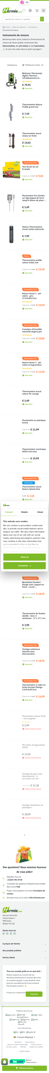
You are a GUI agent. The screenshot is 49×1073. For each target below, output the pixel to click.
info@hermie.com (37, 897)
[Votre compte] (30, 10)
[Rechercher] (42, 19)
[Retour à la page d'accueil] (12, 10)
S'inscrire (34, 994)
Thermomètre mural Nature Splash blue (31, 487)
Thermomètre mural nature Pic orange (31, 392)
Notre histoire (29, 1042)
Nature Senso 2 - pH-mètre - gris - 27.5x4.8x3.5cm (32, 295)
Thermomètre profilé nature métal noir (32, 261)
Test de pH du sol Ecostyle (30, 167)
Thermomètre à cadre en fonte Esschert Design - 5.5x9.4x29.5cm (34, 687)
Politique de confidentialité (16, 993)
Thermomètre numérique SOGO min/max (34, 450)
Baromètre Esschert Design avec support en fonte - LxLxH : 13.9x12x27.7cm (33, 584)
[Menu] (43, 10)
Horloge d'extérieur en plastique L (32, 806)
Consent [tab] (9, 512)
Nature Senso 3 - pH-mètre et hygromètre (32, 363)
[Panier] (37, 10)
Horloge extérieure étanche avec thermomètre (31, 651)
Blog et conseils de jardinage (17, 1044)
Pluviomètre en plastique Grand (34, 421)
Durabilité (18, 1042)
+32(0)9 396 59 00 (14, 880)
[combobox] (19, 19)
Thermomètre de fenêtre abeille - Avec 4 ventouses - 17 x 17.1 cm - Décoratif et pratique (34, 615)
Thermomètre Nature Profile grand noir (32, 105)
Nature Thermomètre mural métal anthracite (33, 228)
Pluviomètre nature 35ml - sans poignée (34, 717)
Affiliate (23, 1047)
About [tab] (40, 512)
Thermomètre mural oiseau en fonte (31, 134)
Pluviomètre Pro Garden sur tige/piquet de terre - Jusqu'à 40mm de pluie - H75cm (33, 197)
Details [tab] (24, 512)
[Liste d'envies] (24, 10)
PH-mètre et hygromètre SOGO (33, 746)
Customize (23, 565)
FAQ (18, 887)
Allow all (24, 557)
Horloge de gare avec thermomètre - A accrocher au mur (32, 776)
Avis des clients (11, 1047)
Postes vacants (36, 1044)
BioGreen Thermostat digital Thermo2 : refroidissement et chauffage (32, 75)
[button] (24, 1068)
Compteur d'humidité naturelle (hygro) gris (32, 330)
